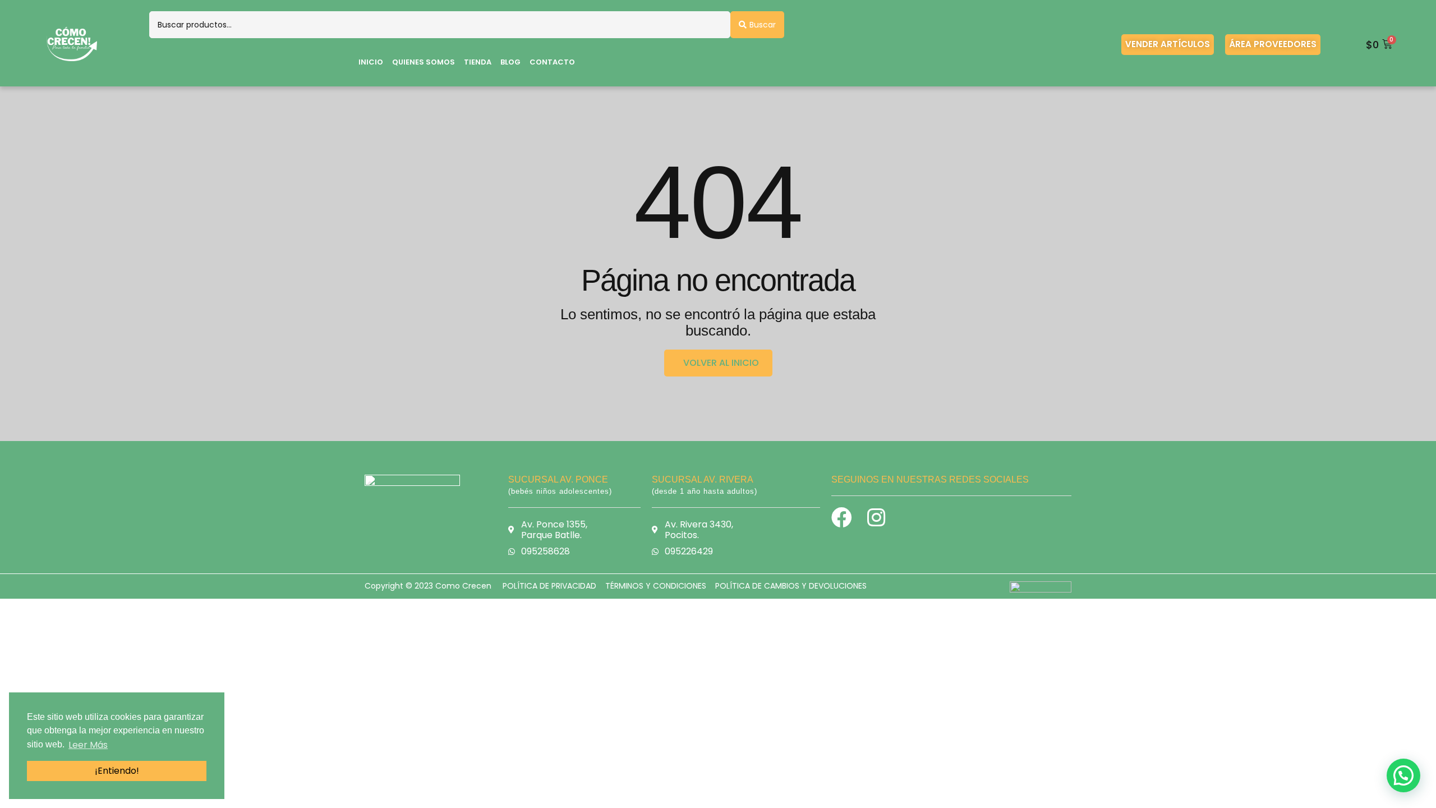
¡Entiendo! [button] (117, 770)
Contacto (552, 62)
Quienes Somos (423, 62)
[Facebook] (841, 517)
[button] (1403, 775)
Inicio (370, 62)
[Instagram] (876, 517)
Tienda (477, 62)
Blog (510, 62)
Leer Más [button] (88, 744)
